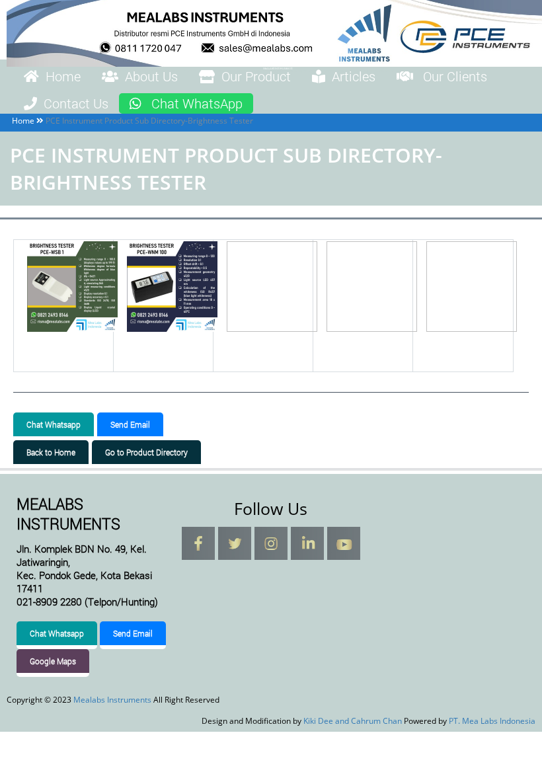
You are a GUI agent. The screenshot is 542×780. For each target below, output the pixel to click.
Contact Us (76, 103)
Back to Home (50, 452)
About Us (151, 76)
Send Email (130, 424)
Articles (353, 76)
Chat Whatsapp (53, 424)
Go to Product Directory (146, 452)
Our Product (256, 76)
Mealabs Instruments (112, 699)
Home (63, 76)
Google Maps (53, 661)
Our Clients (455, 76)
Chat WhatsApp (197, 103)
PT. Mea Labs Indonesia (492, 720)
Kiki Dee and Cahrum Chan (352, 720)
